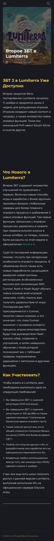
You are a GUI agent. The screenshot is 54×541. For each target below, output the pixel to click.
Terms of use (33, 536)
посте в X (28, 244)
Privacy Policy (20, 536)
